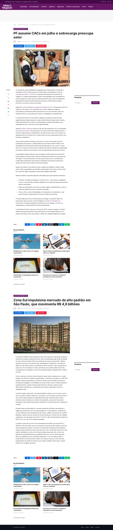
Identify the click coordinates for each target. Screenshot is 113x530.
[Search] (110, 1)
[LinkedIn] (8, 101)
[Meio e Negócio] (7, 6)
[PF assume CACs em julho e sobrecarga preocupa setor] (41, 67)
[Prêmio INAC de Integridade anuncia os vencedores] (26, 265)
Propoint (26, 130)
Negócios (52, 6)
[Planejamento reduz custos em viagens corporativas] (26, 241)
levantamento (25, 363)
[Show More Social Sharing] (48, 46)
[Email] (8, 108)
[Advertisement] (56, 15)
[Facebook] (8, 94)
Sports (87, 527)
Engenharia (60, 6)
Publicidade (23, 6)
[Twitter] (8, 97)
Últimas (90, 6)
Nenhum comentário (37, 41)
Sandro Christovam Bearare (30, 128)
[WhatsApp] (8, 115)
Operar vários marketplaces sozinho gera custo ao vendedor (56, 252)
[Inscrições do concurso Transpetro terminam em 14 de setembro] (56, 265)
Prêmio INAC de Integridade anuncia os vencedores (25, 276)
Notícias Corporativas (73, 6)
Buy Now (97, 527)
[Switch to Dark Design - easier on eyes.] (108, 1)
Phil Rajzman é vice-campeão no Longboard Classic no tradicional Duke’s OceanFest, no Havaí (22, 1)
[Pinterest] (8, 104)
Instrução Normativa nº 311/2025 (26, 94)
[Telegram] (8, 111)
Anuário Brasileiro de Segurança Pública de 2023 (37, 107)
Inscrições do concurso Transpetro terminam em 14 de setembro (54, 276)
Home (82, 527)
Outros (84, 6)
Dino (19, 41)
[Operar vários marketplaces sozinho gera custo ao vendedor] (56, 241)
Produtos (44, 6)
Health (92, 527)
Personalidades (34, 6)
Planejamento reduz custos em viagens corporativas (26, 252)
